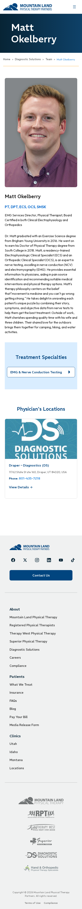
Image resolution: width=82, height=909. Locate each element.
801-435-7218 (29, 478)
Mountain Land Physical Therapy (33, 617)
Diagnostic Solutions (28, 59)
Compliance (18, 666)
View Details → (21, 487)
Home (6, 59)
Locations (17, 768)
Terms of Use (32, 902)
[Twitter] (25, 560)
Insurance (16, 692)
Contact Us (41, 575)
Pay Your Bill (18, 717)
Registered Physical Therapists (32, 625)
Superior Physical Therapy (28, 641)
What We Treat (21, 684)
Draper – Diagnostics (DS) (29, 465)
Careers (15, 657)
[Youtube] (60, 560)
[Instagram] (37, 560)
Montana (16, 760)
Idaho (14, 752)
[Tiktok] (72, 560)
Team (48, 59)
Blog (13, 709)
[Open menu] (74, 6)
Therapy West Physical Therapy (33, 633)
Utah (13, 744)
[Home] (29, 547)
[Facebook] (13, 560)
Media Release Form (24, 725)
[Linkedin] (49, 560)
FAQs (13, 701)
